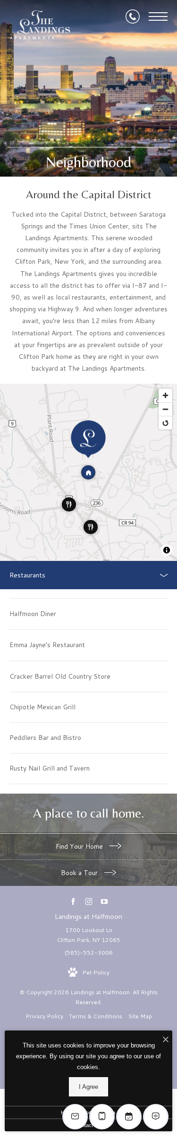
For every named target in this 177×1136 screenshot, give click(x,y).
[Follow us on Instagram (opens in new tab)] (88, 901)
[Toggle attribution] (166, 550)
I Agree (88, 1086)
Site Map (140, 1016)
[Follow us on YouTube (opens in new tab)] (104, 901)
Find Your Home (80, 846)
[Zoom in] (165, 395)
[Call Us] (133, 16)
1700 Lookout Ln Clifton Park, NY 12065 (88, 935)
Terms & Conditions (95, 1016)
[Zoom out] (165, 409)
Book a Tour (80, 872)
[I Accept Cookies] (166, 1040)
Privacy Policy (44, 1016)
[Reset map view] (165, 423)
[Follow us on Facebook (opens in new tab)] (73, 901)
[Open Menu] (158, 16)
